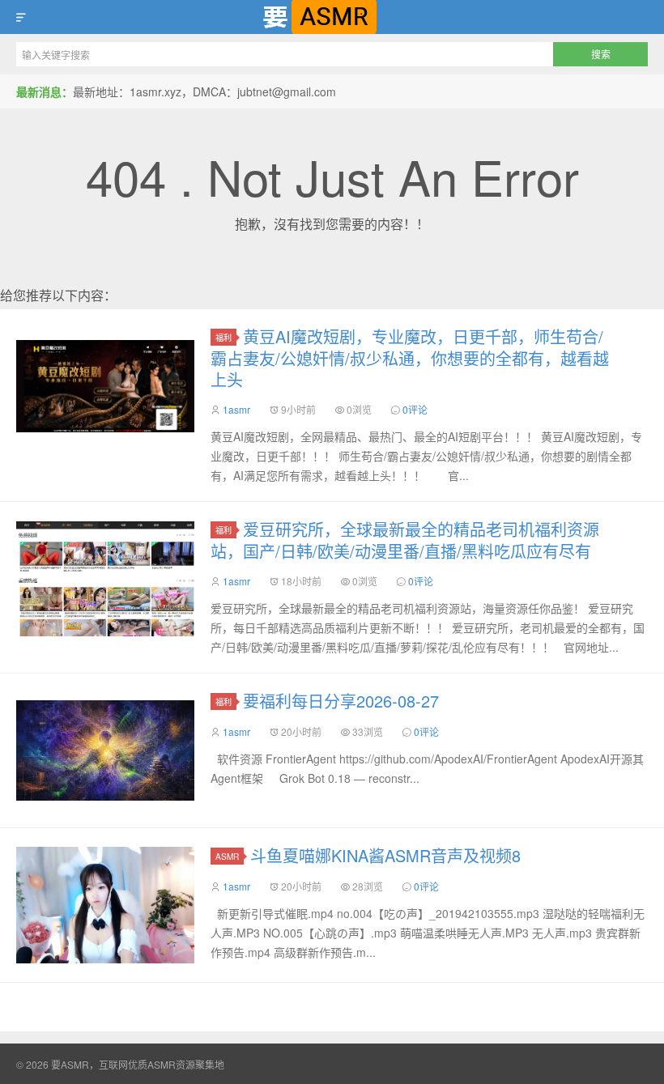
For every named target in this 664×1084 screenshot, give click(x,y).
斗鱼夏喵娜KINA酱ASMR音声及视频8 (385, 855)
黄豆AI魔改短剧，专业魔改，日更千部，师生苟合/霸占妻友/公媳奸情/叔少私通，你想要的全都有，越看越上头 (410, 358)
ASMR (227, 856)
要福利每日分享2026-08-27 (341, 700)
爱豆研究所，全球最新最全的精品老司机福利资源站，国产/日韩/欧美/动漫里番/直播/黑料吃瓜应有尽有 (405, 540)
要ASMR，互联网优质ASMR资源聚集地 (332, 17)
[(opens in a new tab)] (105, 386)
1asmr (236, 409)
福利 (223, 337)
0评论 (415, 409)
